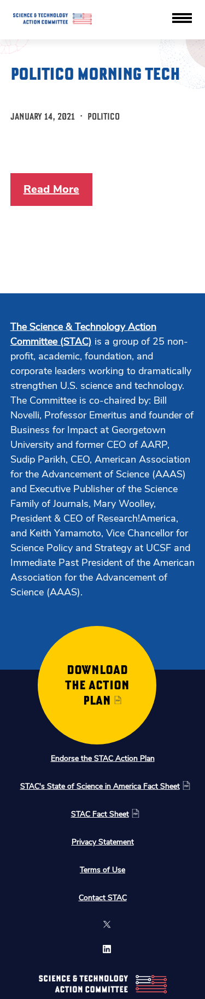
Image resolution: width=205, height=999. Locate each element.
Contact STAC (103, 897)
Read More (51, 189)
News (110, 35)
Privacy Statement (103, 842)
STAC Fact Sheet (100, 814)
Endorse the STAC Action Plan (103, 758)
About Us (117, 66)
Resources (119, 50)
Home (111, 20)
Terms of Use (102, 870)
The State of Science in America (140, 100)
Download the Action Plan (97, 685)
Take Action (120, 81)
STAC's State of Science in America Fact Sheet (100, 786)
